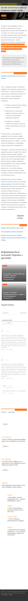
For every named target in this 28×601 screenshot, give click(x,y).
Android (9, 516)
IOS (3, 437)
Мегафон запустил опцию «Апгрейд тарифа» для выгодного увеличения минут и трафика (13, 238)
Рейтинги (10, 495)
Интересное (4, 18)
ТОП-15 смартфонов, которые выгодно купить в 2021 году (15, 509)
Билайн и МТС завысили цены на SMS (12, 228)
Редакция (10, 594)
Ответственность (4, 594)
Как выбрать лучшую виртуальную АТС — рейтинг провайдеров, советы (16, 499)
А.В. (12, 387)
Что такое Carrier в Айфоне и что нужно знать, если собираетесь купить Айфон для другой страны (13, 463)
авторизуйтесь (23, 312)
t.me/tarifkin (11, 412)
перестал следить (6, 184)
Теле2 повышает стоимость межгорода (12, 231)
